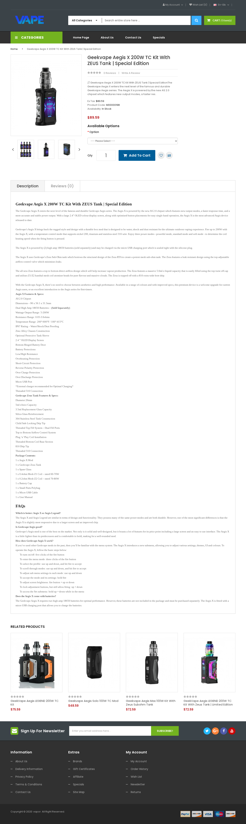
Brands (77, 761)
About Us (21, 761)
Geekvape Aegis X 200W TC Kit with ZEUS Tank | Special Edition (64, 49)
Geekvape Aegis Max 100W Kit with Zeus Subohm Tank (150, 702)
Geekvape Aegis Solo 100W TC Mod (93, 701)
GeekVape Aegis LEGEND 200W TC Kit (35, 702)
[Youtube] (231, 731)
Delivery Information (29, 769)
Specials (78, 784)
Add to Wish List (161, 155)
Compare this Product (169, 155)
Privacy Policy (24, 777)
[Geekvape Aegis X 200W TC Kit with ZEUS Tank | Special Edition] (25, 149)
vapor (37, 811)
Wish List (136, 777)
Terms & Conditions (28, 784)
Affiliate (78, 777)
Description (27, 186)
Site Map (79, 792)
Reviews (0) (62, 186)
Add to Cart (139, 155)
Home (14, 49)
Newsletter (138, 784)
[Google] (215, 731)
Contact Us (23, 792)
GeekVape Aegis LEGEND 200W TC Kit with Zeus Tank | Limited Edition (208, 702)
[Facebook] (223, 731)
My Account (139, 761)
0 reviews (110, 73)
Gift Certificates (84, 769)
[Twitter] (207, 731)
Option (94, 132)
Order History (139, 769)
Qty (89, 155)
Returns (136, 792)
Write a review (131, 73)
